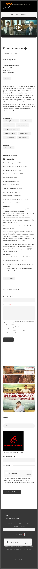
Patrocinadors (12, 518)
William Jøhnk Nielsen (11, 121)
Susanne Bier (9, 148)
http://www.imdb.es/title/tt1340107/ (15, 260)
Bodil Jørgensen (23, 137)
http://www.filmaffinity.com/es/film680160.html (18, 257)
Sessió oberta (9, 278)
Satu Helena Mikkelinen (11, 129)
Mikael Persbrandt (10, 133)
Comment (6, 305)
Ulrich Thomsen (26, 121)
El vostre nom (8, 296)
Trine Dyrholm (9, 125)
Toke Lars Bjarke (22, 125)
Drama (7, 79)
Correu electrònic (9, 456)
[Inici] (19, 4)
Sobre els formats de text (23, 321)
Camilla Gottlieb (9, 137)
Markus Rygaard (24, 133)
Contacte (10, 515)
